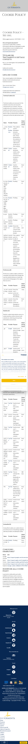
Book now (23, 742)
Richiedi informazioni (5, 731)
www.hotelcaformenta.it (9, 51)
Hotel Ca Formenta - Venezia (14, 5)
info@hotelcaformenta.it (9, 69)
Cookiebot (13, 92)
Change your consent (8, 87)
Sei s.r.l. (17, 688)
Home (1, 720)
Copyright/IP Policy (16, 700)
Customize (13, 384)
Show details (21, 376)
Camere (2, 725)
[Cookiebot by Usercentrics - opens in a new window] (21, 355)
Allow (14, 380)
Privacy (24, 700)
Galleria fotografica (5, 729)
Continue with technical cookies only (14, 388)
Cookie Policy (21, 698)
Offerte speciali (4, 727)
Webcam (2, 724)
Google (10, 328)
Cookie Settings (6, 700)
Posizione (2, 722)
